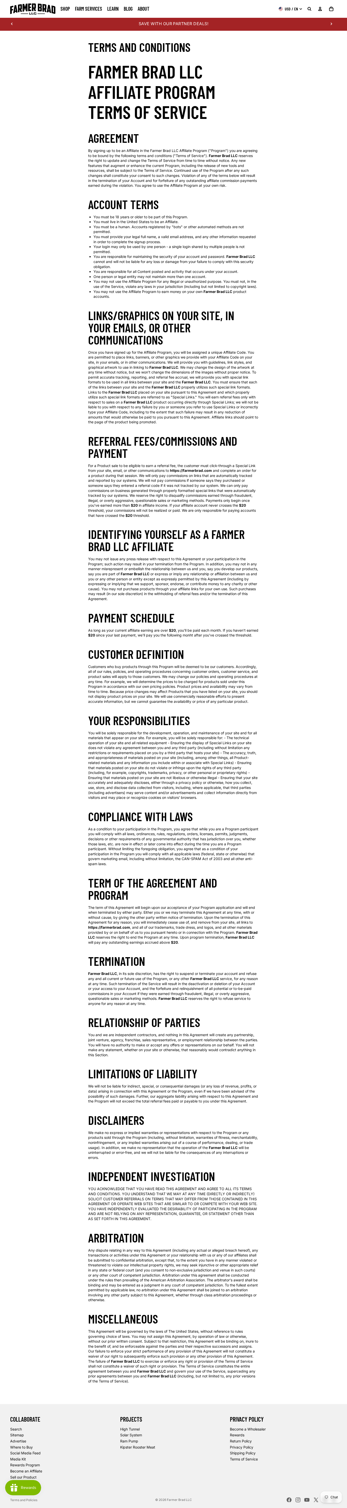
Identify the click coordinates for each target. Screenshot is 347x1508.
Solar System (131, 1435)
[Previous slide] (12, 23)
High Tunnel (130, 1429)
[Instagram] (298, 1500)
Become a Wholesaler (248, 1429)
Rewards (237, 1435)
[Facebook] (289, 1500)
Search (16, 1429)
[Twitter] (316, 1500)
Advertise (18, 1441)
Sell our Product (23, 1477)
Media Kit (18, 1459)
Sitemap (17, 1435)
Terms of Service (244, 1459)
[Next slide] (331, 23)
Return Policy (241, 1441)
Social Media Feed (25, 1453)
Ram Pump (129, 1441)
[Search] (309, 8)
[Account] (320, 8)
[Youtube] (307, 1500)
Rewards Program (25, 1465)
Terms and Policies (23, 1500)
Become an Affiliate (26, 1471)
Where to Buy (21, 1447)
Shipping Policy (243, 1453)
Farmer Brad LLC (179, 1500)
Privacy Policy (241, 1447)
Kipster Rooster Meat (137, 1447)
